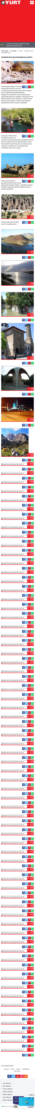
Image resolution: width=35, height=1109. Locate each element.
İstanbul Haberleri (8, 1091)
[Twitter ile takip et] (13, 1076)
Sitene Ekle (17, 1071)
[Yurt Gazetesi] (11, 2)
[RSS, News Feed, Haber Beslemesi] (26, 1076)
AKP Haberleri (7, 1086)
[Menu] (32, 2)
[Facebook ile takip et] (9, 1076)
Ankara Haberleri (7, 1094)
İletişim (18, 1069)
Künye (12, 1069)
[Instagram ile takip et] (22, 1076)
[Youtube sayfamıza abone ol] (17, 1076)
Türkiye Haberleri (7, 1089)
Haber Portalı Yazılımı (9, 1106)
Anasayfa (6, 1069)
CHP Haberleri (7, 1083)
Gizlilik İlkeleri (25, 1069)
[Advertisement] (17, 23)
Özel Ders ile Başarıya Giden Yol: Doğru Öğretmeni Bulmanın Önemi (18, 44)
